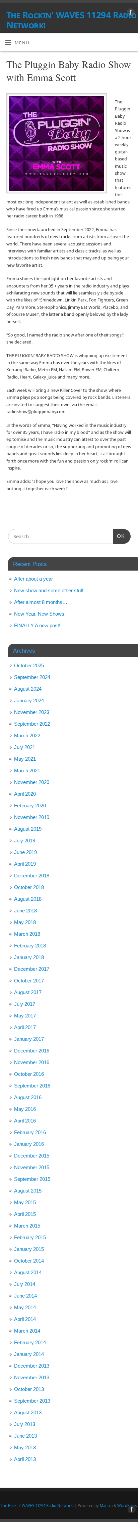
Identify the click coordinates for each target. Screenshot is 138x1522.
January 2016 (29, 1144)
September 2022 (32, 724)
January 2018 (29, 957)
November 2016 (31, 1062)
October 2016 (29, 1074)
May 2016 (25, 1109)
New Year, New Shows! (40, 614)
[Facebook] (130, 13)
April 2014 (25, 1319)
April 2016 (25, 1120)
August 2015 (28, 1191)
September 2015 (32, 1179)
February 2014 (30, 1342)
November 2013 (31, 1377)
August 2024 (28, 689)
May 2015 (25, 1202)
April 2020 (25, 794)
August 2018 (28, 899)
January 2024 (29, 700)
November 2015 (31, 1167)
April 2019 (25, 864)
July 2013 (24, 1424)
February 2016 (30, 1132)
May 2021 (25, 759)
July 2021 (24, 747)
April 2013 (25, 1459)
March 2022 (27, 735)
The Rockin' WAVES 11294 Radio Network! (71, 20)
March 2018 (27, 934)
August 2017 (28, 992)
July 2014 (24, 1284)
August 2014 (28, 1272)
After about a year (33, 579)
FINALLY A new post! (37, 625)
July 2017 (24, 1004)
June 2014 (25, 1296)
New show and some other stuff (48, 590)
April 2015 (25, 1214)
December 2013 (31, 1366)
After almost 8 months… (40, 602)
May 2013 (25, 1447)
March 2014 (27, 1331)
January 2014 (29, 1354)
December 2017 (31, 969)
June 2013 (25, 1436)
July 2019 (24, 840)
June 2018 (25, 910)
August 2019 (28, 829)
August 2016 (28, 1097)
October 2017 (29, 980)
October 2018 (29, 887)
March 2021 (27, 770)
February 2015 (30, 1237)
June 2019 (25, 852)
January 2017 (29, 1039)
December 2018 (31, 875)
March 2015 (27, 1226)
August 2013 (28, 1412)
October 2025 (29, 665)
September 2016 (32, 1085)
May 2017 (25, 1015)
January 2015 (29, 1249)
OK (119, 536)
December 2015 (31, 1156)
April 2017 (25, 1027)
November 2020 (31, 782)
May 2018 (25, 922)
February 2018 (30, 945)
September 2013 (32, 1401)
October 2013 (29, 1389)
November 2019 (31, 817)
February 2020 (30, 805)
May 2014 (25, 1307)
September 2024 (32, 677)
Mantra (106, 1505)
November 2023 (31, 712)
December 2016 (31, 1050)
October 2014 (29, 1261)
